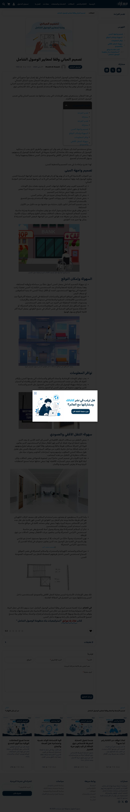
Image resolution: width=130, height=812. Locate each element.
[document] (65, 406)
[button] (35, 393)
